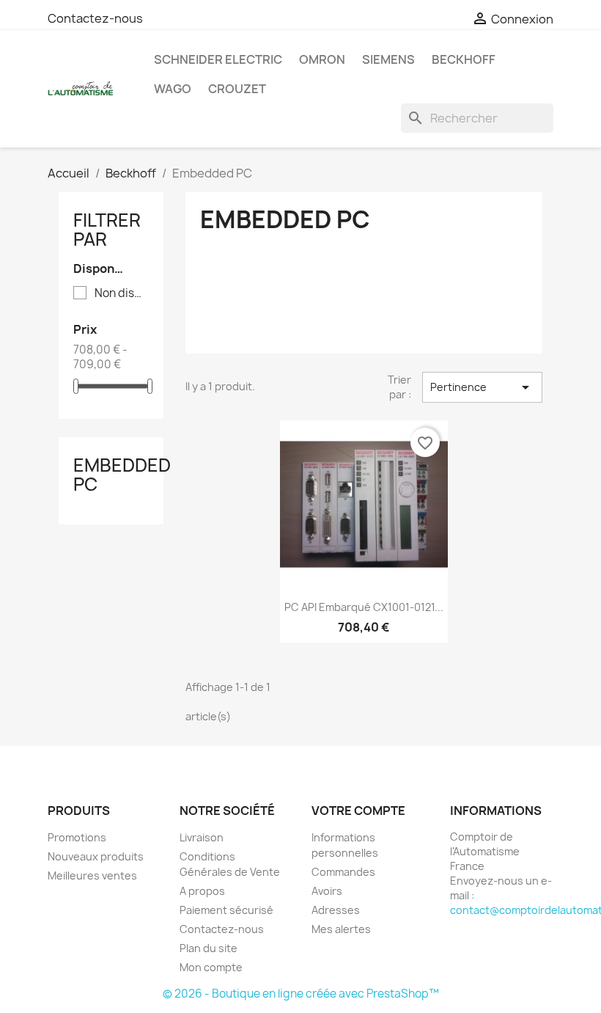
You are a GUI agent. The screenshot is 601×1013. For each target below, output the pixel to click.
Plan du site (208, 948)
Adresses (335, 910)
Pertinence (482, 387)
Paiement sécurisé (226, 910)
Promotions (77, 837)
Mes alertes (341, 929)
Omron (322, 59)
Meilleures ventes (92, 875)
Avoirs (326, 891)
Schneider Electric (218, 59)
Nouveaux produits (96, 856)
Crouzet (237, 89)
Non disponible (121, 293)
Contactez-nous (95, 18)
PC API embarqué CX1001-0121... (363, 607)
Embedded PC (122, 475)
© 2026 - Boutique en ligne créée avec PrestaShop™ (301, 993)
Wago (172, 89)
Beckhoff (463, 59)
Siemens (388, 59)
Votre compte (358, 810)
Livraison (202, 837)
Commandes (343, 872)
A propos (202, 891)
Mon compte (211, 967)
